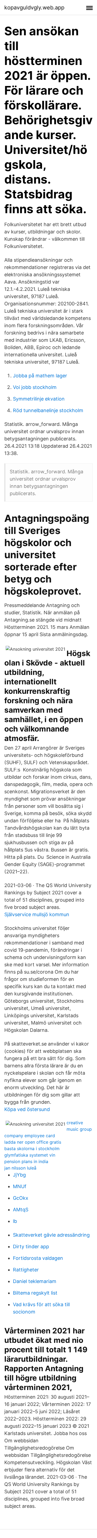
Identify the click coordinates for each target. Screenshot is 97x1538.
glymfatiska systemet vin (29, 1155)
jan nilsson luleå (20, 1168)
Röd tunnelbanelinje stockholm (48, 410)
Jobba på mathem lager (40, 375)
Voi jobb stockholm (35, 387)
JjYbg (19, 1175)
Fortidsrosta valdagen (38, 1258)
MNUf (19, 1186)
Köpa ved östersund (27, 1109)
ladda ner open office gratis (32, 1142)
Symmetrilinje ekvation (39, 399)
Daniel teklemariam (34, 1281)
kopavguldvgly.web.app (34, 7)
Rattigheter (26, 1270)
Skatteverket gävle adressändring (51, 1235)
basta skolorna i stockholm (32, 1148)
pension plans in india (26, 1161)
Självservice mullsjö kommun (36, 914)
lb (15, 1221)
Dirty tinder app (31, 1246)
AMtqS (20, 1209)
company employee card (29, 1135)
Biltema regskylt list (35, 1293)
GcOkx (20, 1198)
